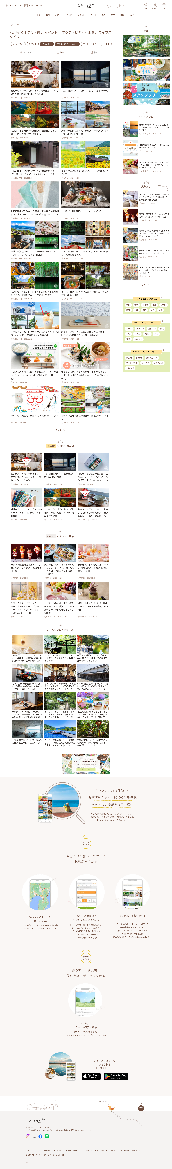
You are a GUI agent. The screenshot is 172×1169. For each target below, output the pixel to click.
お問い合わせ (57, 1150)
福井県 (17, 25)
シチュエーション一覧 (56, 1155)
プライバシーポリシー (34, 1150)
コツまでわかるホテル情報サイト (130, 1150)
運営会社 (89, 1150)
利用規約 (47, 1150)
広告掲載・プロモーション (74, 1150)
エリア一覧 (30, 1155)
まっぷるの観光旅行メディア (105, 1150)
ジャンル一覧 (41, 1155)
